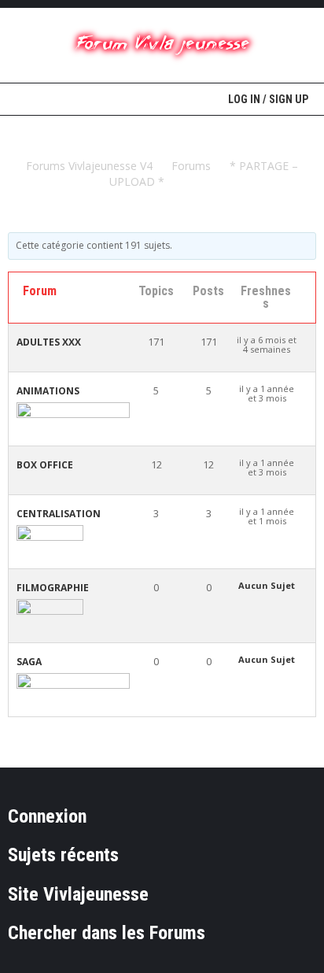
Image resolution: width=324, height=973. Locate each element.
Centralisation (59, 513)
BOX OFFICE (45, 465)
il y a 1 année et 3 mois (266, 393)
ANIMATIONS (48, 391)
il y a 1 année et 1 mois (266, 516)
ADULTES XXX (49, 342)
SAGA (29, 661)
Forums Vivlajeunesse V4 (89, 165)
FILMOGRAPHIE (53, 587)
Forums (191, 165)
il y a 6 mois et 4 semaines (266, 344)
